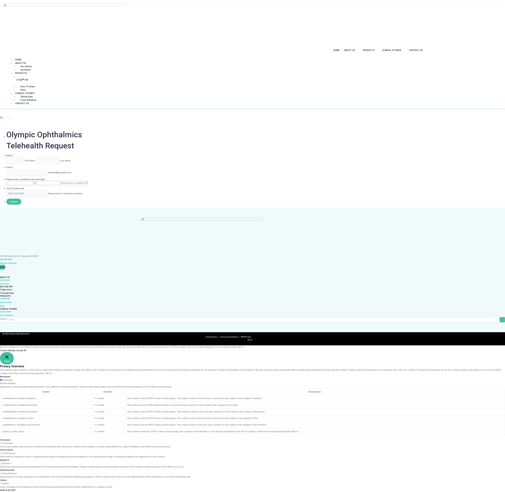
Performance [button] (6, 450)
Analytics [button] (4, 460)
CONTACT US (416, 50)
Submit (13, 201)
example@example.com (59, 172)
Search (3, 318)
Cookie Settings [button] (8, 350)
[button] (214, 55)
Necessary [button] (5, 376)
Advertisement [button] (7, 470)
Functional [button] (5, 440)
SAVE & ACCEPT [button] (8, 490)
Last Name (65, 160)
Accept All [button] (21, 350)
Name (10, 155)
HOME (336, 50)
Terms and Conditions (229, 337)
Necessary (7, 380)
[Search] (502, 319)
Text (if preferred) (15, 188)
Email (9, 167)
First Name (30, 160)
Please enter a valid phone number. (65, 193)
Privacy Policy (211, 337)
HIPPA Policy (246, 337)
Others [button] (3, 480)
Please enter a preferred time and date (25, 179)
